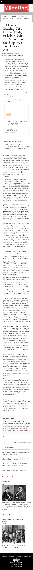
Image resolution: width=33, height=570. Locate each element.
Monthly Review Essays (9, 477)
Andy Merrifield (5, 484)
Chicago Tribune (21, 317)
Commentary (19, 55)
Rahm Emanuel (17, 169)
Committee (13, 262)
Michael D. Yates (6, 524)
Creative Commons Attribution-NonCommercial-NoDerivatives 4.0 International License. (16, 556)
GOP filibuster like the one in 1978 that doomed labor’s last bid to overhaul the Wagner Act (16, 293)
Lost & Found (6, 514)
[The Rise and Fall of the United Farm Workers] (13, 534)
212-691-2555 (17, 568)
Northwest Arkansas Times (10, 305)
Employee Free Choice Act (16, 157)
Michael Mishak (9, 326)
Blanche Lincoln (15, 303)
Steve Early (6, 53)
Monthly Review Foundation (16, 562)
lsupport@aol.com (8, 410)
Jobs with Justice (24, 363)
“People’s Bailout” (8, 366)
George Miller (6, 316)
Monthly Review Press (21, 405)
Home (4, 16)
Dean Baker (6, 211)
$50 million (6, 272)
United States (11, 55)
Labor (4, 55)
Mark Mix (24, 262)
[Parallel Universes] (14, 493)
